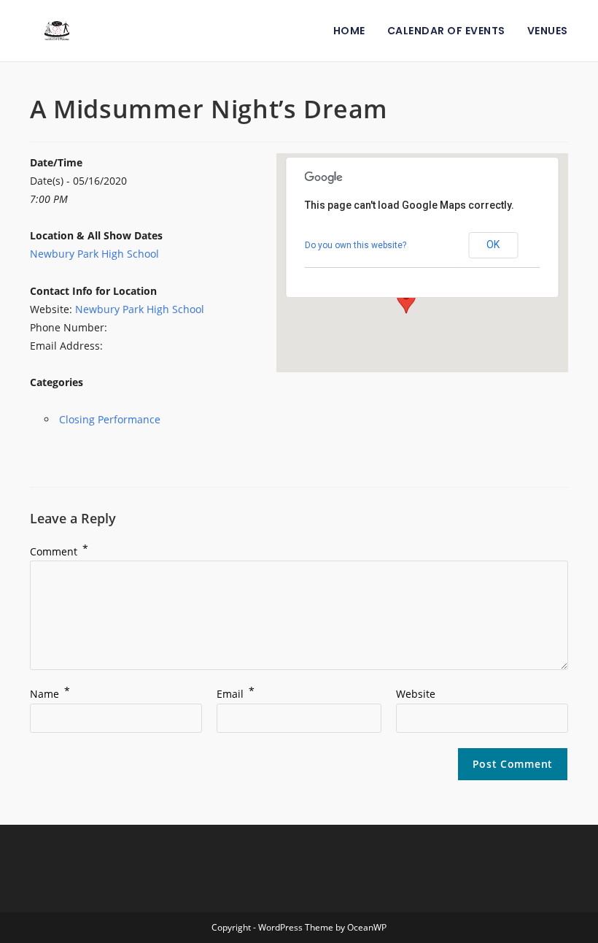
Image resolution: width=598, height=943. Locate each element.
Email (236, 694)
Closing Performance (109, 419)
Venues (547, 30)
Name (50, 694)
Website (415, 694)
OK (493, 244)
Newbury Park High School (94, 254)
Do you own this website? (355, 245)
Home (349, 30)
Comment (59, 551)
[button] (406, 300)
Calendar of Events (446, 30)
